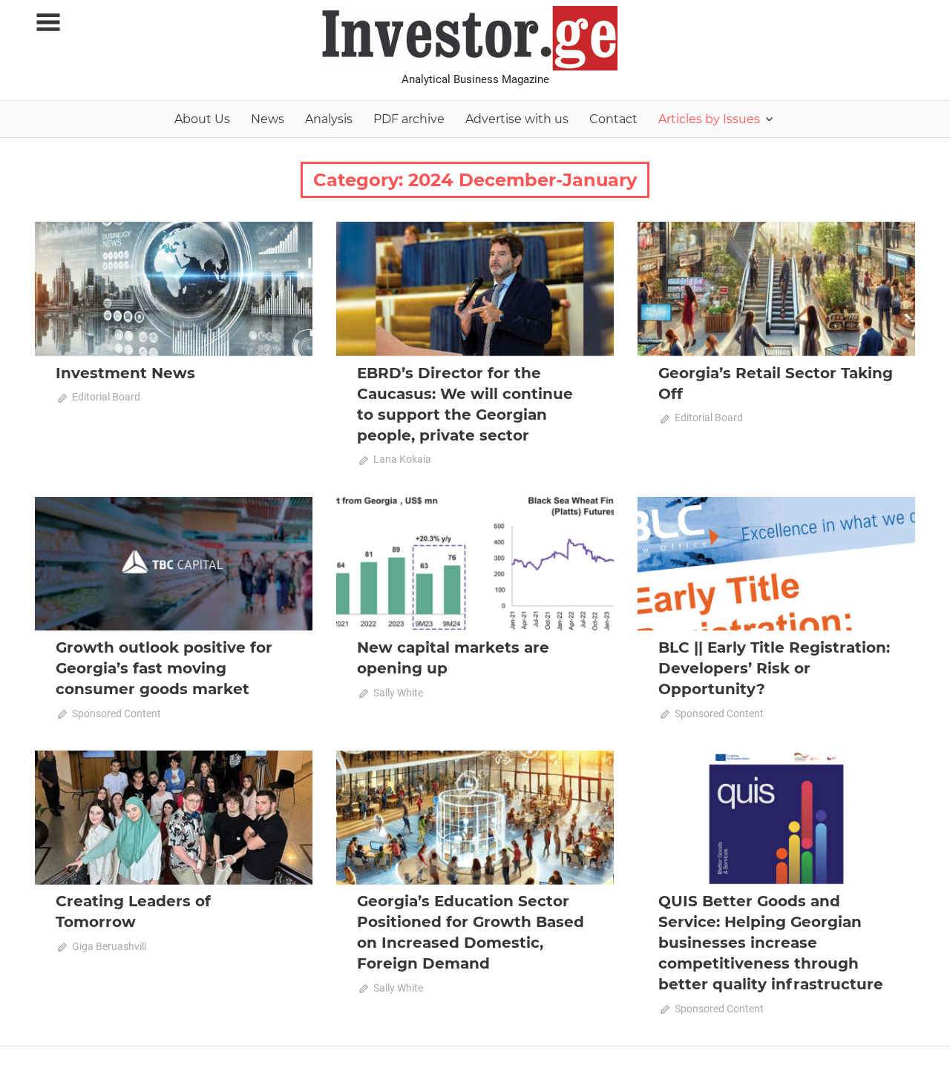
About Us (202, 119)
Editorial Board (106, 397)
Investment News (125, 373)
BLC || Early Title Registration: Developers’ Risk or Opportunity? (774, 668)
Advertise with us (517, 119)
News (267, 119)
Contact (613, 119)
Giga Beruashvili (109, 946)
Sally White (398, 693)
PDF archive (409, 119)
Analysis (329, 119)
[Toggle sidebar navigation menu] (48, 22)
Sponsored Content (116, 713)
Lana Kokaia (402, 459)
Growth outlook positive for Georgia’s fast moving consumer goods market (164, 668)
